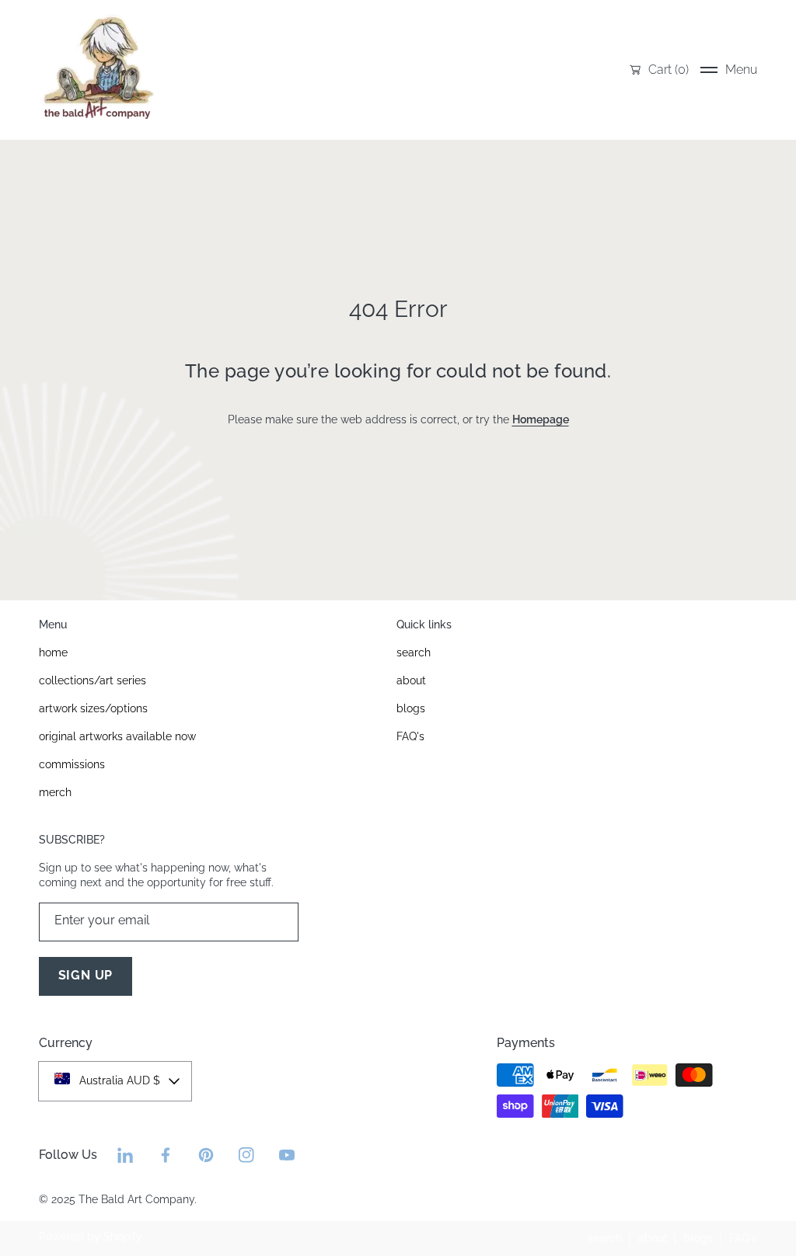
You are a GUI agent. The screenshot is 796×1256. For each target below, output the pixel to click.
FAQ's (743, 1238)
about (653, 1238)
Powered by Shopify (90, 1236)
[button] (728, 70)
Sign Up (85, 975)
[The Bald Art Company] (97, 70)
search (605, 1238)
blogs (698, 1238)
